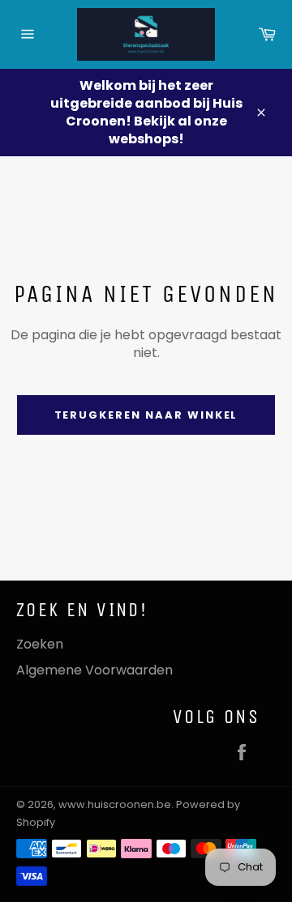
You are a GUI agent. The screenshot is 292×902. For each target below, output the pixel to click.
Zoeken (39, 644)
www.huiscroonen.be (114, 804)
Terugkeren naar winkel (146, 415)
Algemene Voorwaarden (94, 670)
